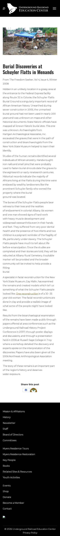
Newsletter (9, 423)
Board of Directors (13, 434)
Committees (9, 440)
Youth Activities (11, 477)
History (7, 417)
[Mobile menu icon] (54, 8)
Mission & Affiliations (14, 411)
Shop (6, 491)
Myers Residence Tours (16, 448)
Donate (7, 497)
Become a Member (13, 503)
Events (6, 485)
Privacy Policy (30, 532)
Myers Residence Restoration (19, 454)
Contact (7, 508)
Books (6, 466)
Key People (9, 460)
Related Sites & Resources (17, 471)
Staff (5, 429)
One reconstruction (27, 293)
